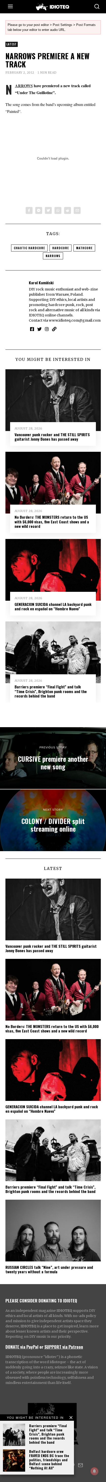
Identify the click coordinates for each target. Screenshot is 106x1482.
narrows (53, 256)
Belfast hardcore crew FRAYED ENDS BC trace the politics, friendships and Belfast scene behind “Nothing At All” (49, 1459)
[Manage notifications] (94, 1471)
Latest (11, 44)
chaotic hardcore (29, 248)
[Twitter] (48, 210)
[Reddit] (67, 210)
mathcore (84, 248)
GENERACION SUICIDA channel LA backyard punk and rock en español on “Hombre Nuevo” (53, 606)
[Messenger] (38, 210)
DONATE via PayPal (21, 1346)
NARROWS (24, 85)
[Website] (54, 329)
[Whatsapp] (57, 210)
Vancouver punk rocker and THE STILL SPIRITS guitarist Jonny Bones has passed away (52, 437)
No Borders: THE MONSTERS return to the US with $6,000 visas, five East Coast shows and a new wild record (52, 521)
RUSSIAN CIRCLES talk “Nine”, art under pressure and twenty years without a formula (49, 1269)
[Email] (77, 210)
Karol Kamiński (41, 282)
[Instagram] (47, 329)
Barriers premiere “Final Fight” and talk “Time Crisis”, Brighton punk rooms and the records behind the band (48, 1434)
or (41, 1346)
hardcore (60, 248)
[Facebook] (29, 210)
